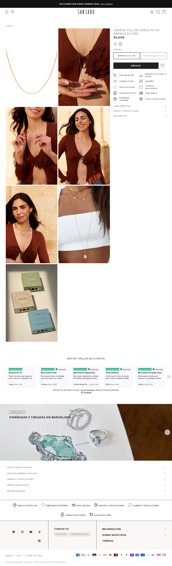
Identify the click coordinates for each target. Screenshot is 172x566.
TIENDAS (107, 540)
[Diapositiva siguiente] (167, 432)
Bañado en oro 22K (126, 56)
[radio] (115, 44)
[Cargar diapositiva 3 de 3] (90, 459)
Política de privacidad (42, 562)
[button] (12, 11)
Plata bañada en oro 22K (153, 56)
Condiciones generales (14, 562)
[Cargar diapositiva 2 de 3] (88, 459)
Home (9, 26)
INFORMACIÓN (111, 529)
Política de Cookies (59, 562)
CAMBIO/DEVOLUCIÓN (80, 534)
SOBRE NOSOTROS (114, 535)
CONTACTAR (61, 534)
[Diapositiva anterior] (4, 432)
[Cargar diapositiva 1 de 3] (85, 459)
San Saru (37, 555)
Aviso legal (28, 562)
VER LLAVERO (107, 4)
